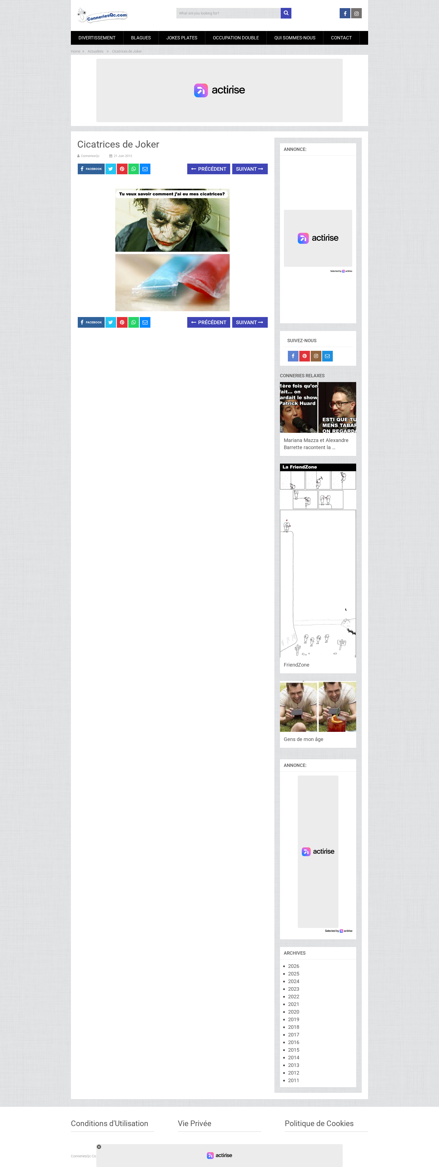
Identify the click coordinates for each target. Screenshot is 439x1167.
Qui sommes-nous (295, 37)
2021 (293, 1004)
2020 (293, 1012)
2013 (293, 1065)
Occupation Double (236, 37)
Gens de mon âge (303, 739)
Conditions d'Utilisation (109, 1123)
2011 (293, 1080)
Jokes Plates (181, 37)
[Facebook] (293, 356)
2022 (293, 996)
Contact (341, 37)
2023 (293, 989)
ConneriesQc (90, 156)
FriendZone (296, 665)
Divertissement (97, 37)
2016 (293, 1042)
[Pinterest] (304, 356)
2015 (293, 1050)
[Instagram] (316, 356)
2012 (293, 1073)
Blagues (141, 37)
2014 (293, 1057)
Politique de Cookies (319, 1123)
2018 (293, 1027)
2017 (293, 1035)
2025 (293, 974)
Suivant (247, 169)
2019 (293, 1019)
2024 (293, 981)
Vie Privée (194, 1123)
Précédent (211, 169)
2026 (293, 966)
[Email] (327, 356)
